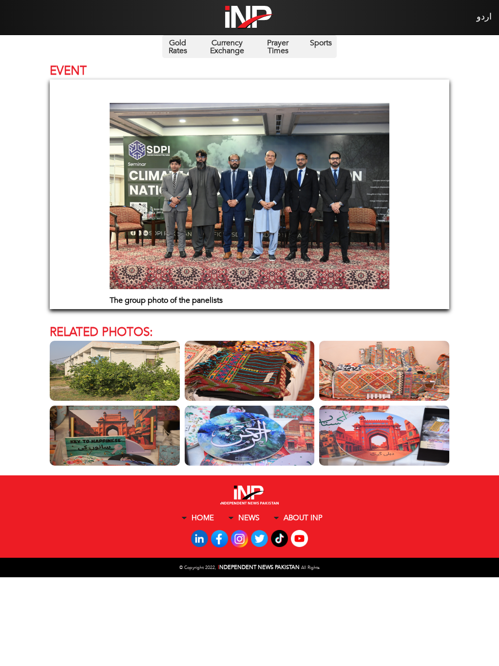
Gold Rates (178, 47)
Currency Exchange (227, 47)
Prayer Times (277, 47)
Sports (321, 43)
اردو (484, 17)
